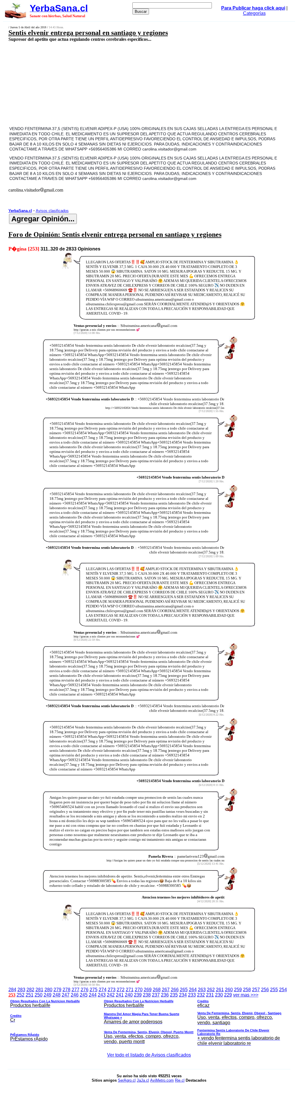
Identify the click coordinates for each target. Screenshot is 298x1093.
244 (93, 994)
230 (219, 994)
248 (57, 994)
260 (229, 989)
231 (210, 994)
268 (157, 989)
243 (102, 994)
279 (57, 989)
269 (148, 989)
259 (238, 989)
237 (156, 994)
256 (265, 989)
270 (139, 989)
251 (29, 994)
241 (120, 994)
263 (202, 989)
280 (48, 989)
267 (166, 989)
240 (129, 994)
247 (66, 994)
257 (256, 989)
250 (38, 994)
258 (247, 989)
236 (165, 994)
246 (75, 994)
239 (138, 994)
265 (184, 989)
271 (130, 989)
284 (12, 989)
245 (84, 994)
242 (111, 994)
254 (283, 989)
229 (228, 994)
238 (147, 994)
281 (39, 989)
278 (66, 989)
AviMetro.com (162, 1080)
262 (211, 989)
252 (20, 994)
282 (30, 989)
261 (220, 989)
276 (84, 989)
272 (121, 989)
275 (93, 989)
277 (75, 989)
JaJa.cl (143, 1080)
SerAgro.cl (127, 1080)
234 (183, 994)
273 (112, 989)
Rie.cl (180, 1080)
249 (48, 994)
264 (193, 989)
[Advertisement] (124, 84)
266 (175, 989)
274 (103, 989)
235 (174, 994)
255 (274, 989)
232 (201, 994)
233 (192, 994)
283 (21, 989)
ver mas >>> (146, 1019)
